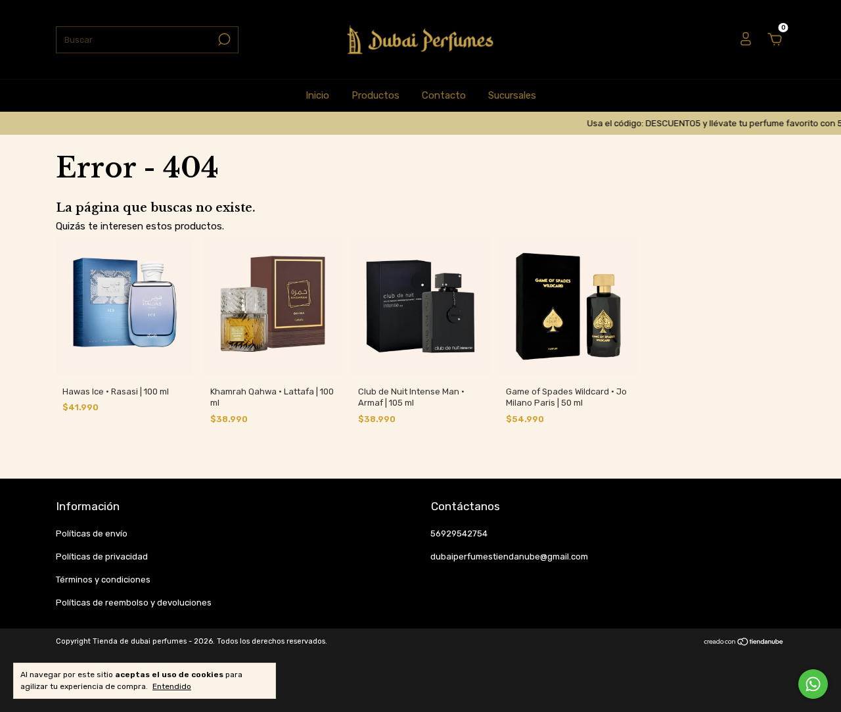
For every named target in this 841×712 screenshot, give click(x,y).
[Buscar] (223, 39)
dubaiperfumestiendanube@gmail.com (509, 556)
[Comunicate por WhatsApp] (813, 684)
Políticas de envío (91, 533)
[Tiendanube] (744, 643)
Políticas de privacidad (102, 556)
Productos (375, 95)
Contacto (444, 95)
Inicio (317, 95)
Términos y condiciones (103, 579)
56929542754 (459, 533)
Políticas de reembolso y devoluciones (134, 602)
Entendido (171, 686)
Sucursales (512, 95)
